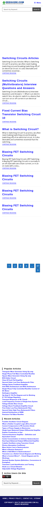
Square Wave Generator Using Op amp (16, 376)
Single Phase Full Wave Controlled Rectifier (18, 374)
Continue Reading (9, 73)
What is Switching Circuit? (20, 129)
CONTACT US (27, 498)
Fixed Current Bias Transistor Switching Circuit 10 (21, 114)
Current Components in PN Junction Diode (18, 426)
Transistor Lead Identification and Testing (18, 464)
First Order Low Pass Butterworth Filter (17, 408)
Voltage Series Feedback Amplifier (15, 384)
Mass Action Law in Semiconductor (15, 447)
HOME (5, 498)
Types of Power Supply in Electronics (16, 428)
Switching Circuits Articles (20, 58)
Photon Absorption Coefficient (13, 445)
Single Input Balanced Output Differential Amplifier (21, 430)
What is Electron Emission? (12, 449)
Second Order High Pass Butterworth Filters (18, 410)
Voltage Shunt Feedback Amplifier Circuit (17, 406)
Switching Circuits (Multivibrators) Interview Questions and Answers (19, 84)
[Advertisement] (21, 33)
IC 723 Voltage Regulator (11, 397)
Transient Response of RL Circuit (14, 399)
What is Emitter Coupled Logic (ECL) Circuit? (19, 424)
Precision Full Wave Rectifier (13, 414)
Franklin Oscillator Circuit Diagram (15, 421)
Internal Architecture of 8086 (12, 412)
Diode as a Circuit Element (12, 467)
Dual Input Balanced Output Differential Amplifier (20, 441)
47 (38, 265)
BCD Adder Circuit (9, 378)
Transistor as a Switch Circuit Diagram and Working (21, 454)
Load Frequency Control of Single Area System (19, 401)
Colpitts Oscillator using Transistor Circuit (18, 443)
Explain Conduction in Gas (12, 432)
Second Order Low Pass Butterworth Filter (18, 382)
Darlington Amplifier (9, 393)
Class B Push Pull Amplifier (12, 380)
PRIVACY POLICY (15, 498)
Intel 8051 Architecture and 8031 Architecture (19, 386)
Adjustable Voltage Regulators (13, 469)
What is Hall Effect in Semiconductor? (16, 451)
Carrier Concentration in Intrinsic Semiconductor (20, 439)
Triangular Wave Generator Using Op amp (17, 371)
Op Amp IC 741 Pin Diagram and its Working (18, 395)
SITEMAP (37, 498)
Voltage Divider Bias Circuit (12, 404)
